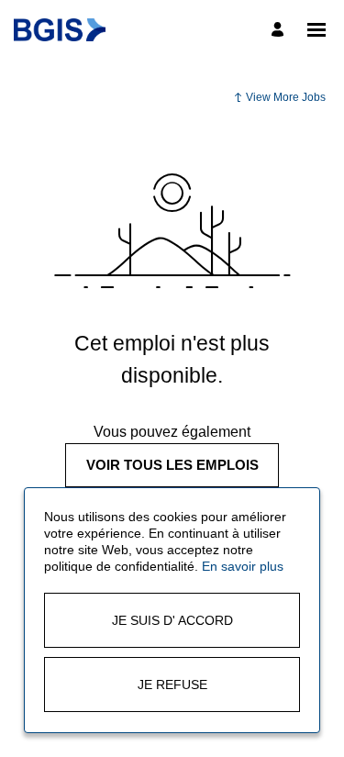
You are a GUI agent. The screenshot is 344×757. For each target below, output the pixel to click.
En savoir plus (242, 566)
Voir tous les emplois (172, 465)
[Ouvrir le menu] (316, 29)
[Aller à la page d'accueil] (59, 29)
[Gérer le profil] (280, 30)
